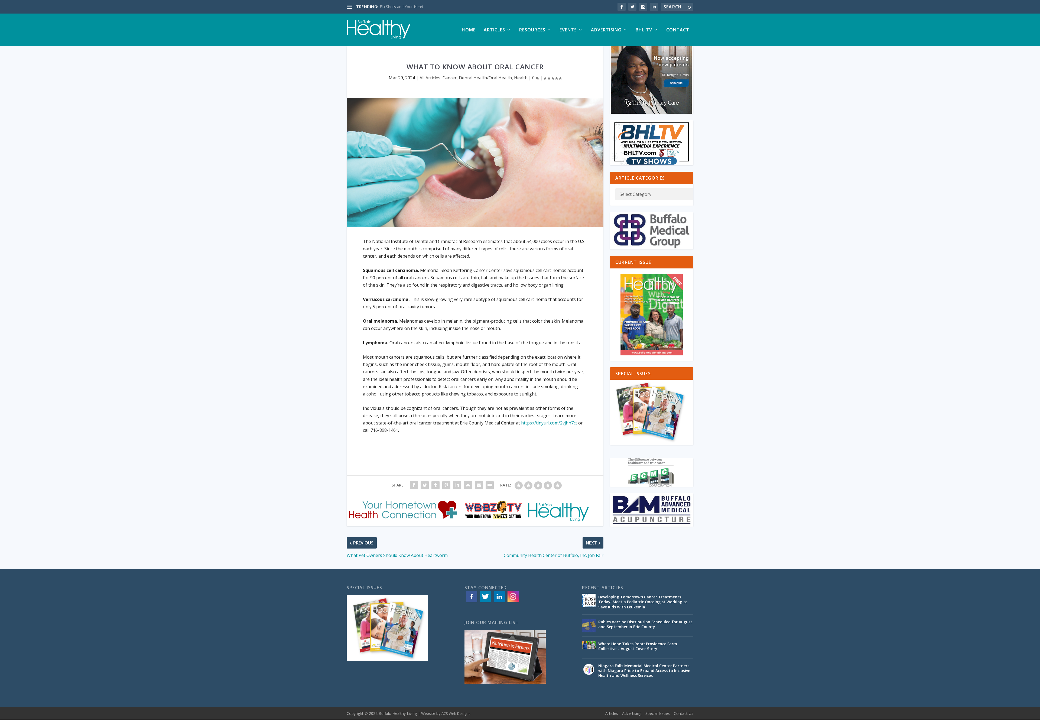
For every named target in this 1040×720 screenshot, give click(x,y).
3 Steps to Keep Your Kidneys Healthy (413, 6)
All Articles (430, 78)
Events (568, 30)
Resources (532, 30)
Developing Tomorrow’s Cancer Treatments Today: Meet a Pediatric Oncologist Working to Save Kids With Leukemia (643, 601)
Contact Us (683, 713)
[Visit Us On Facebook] (471, 601)
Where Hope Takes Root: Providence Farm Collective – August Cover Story (637, 646)
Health (521, 78)
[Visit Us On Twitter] (485, 601)
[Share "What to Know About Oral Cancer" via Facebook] (413, 485)
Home (469, 30)
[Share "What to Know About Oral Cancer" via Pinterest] (446, 485)
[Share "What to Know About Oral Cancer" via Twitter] (424, 485)
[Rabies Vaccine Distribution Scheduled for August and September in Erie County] (589, 625)
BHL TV (644, 30)
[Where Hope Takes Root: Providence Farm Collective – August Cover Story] (589, 647)
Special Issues (657, 713)
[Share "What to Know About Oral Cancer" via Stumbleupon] (468, 485)
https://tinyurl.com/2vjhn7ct (549, 423)
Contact (677, 30)
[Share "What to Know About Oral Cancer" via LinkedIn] (457, 485)
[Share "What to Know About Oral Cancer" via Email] (478, 485)
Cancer (450, 78)
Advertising (606, 30)
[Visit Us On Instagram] (513, 601)
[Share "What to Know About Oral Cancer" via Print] (489, 485)
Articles (494, 30)
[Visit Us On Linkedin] (499, 601)
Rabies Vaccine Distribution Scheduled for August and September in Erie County (645, 624)
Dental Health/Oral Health (485, 78)
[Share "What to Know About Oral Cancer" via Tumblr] (435, 485)
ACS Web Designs (455, 713)
